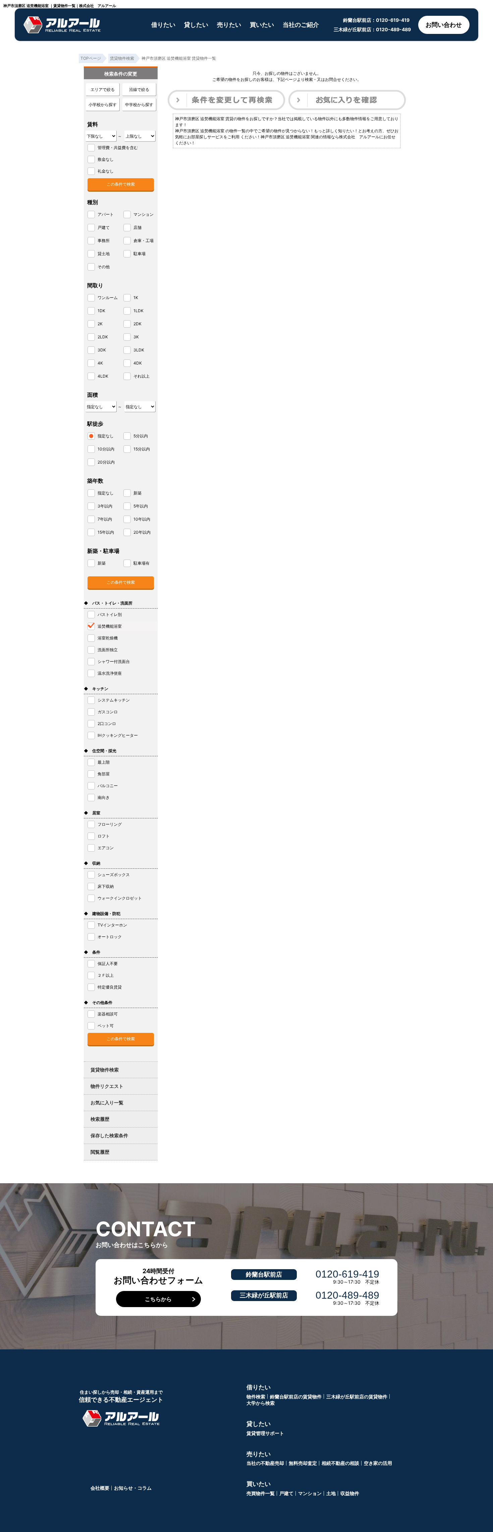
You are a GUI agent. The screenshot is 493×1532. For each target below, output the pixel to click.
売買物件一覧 (260, 1493)
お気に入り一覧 (107, 1102)
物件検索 (255, 1396)
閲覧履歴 (100, 1152)
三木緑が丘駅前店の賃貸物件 (356, 1396)
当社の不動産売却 (265, 1463)
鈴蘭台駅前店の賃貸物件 (296, 1396)
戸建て (286, 1493)
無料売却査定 (303, 1463)
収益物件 (349, 1493)
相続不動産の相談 (340, 1463)
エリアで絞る (103, 89)
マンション (310, 1493)
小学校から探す (103, 104)
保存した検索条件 (109, 1135)
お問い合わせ (444, 24)
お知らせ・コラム (133, 1488)
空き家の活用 (378, 1463)
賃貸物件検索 (105, 1069)
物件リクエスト (107, 1086)
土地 (331, 1493)
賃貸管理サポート (265, 1433)
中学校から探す (139, 104)
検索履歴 (100, 1119)
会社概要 (100, 1488)
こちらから (158, 1299)
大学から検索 (260, 1403)
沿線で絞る (139, 89)
